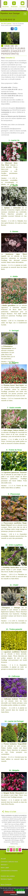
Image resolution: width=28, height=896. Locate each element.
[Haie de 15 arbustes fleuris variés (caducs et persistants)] (14, 38)
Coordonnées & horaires (9, 870)
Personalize (20, 892)
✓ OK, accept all (19, 890)
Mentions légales (6, 879)
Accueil (3, 858)
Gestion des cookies (8, 876)
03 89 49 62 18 (8, 19)
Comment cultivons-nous (9, 862)
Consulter (7, 58)
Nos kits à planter (6, 23)
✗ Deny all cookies (10, 892)
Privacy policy (14, 894)
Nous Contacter (6, 884)
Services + (4, 865)
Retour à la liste (10, 812)
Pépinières (10, 15)
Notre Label (5, 867)
